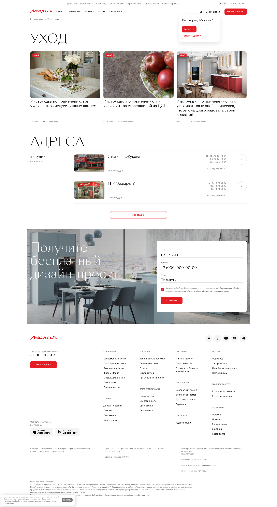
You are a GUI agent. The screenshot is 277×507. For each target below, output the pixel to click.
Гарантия (181, 404)
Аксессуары (110, 420)
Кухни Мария (109, 351)
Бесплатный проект (186, 390)
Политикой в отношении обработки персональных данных (27, 500)
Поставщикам (219, 373)
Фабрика (216, 414)
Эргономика (146, 405)
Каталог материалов (150, 389)
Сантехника (109, 415)
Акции (101, 12)
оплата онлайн (117, 3)
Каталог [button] (60, 12)
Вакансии (217, 429)
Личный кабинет (185, 358)
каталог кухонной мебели (53, 451)
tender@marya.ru (112, 451)
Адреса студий (184, 422)
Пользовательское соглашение (194, 459)
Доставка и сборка (186, 399)
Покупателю (182, 351)
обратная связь (134, 3)
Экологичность (148, 401)
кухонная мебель (83, 448)
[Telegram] (243, 338)
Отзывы (144, 368)
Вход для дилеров (221, 384)
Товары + (108, 398)
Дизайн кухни (147, 373)
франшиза (72, 3)
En (225, 3)
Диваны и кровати (113, 405)
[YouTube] (226, 338)
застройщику (86, 3)
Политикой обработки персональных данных (208, 291)
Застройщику (219, 363)
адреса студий (152, 3)
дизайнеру (101, 3)
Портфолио (145, 351)
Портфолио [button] (75, 12)
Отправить (171, 300)
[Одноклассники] (217, 338)
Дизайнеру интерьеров (224, 368)
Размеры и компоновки (152, 377)
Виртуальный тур (221, 424)
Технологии (109, 382)
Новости (216, 419)
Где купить (181, 415)
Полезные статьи (149, 363)
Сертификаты (147, 410)
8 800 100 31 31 (239, 3)
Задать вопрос (43, 365)
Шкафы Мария (111, 373)
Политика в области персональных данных (199, 465)
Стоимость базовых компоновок (187, 370)
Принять (67, 500)
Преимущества (111, 387)
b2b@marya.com (188, 454)
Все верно (189, 29)
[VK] (208, 338)
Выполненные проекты (152, 358)
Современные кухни (114, 358)
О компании (218, 407)
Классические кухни (114, 363)
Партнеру (216, 351)
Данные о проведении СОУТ (117, 457)
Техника (107, 410)
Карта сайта (218, 433)
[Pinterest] (234, 338)
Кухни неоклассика (113, 368)
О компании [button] (115, 12)
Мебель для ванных (114, 377)
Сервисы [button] (89, 12)
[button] (212, 11)
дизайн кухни (36, 451)
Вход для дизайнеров (224, 391)
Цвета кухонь (147, 396)
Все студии (138, 215)
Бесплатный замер (186, 394)
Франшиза (217, 358)
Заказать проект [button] (236, 12)
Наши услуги (182, 383)
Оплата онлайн (184, 363)
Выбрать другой (192, 36)
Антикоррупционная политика (193, 471)
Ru (221, 3)
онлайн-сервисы (170, 3)
